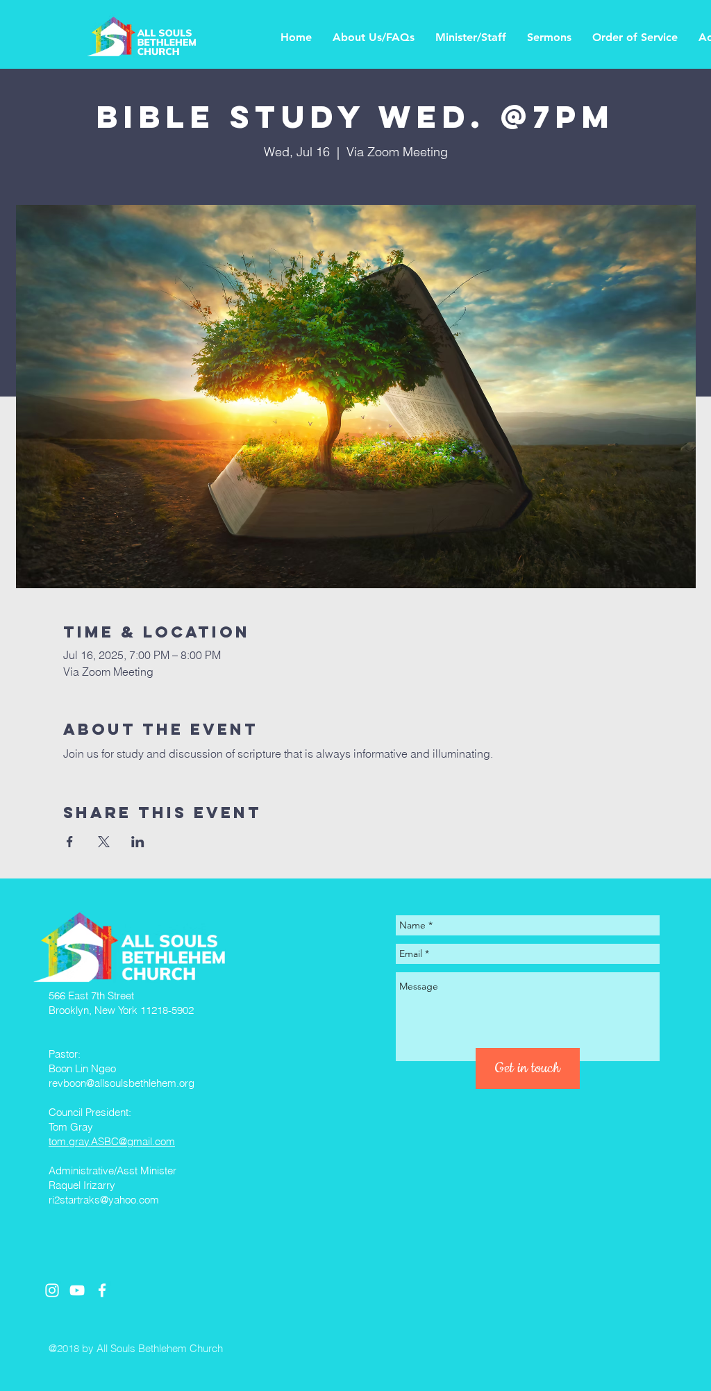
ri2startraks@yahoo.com (104, 1199)
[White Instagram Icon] (52, 1290)
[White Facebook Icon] (102, 1290)
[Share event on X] (103, 841)
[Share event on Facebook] (69, 841)
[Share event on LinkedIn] (137, 841)
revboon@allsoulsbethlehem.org (121, 1083)
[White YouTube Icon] (77, 1290)
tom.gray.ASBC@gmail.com (112, 1141)
